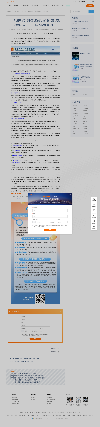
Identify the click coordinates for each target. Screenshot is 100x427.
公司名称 (35, 207)
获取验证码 (52, 222)
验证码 (58, 219)
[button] (70, 195)
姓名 (34, 213)
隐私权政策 (63, 225)
